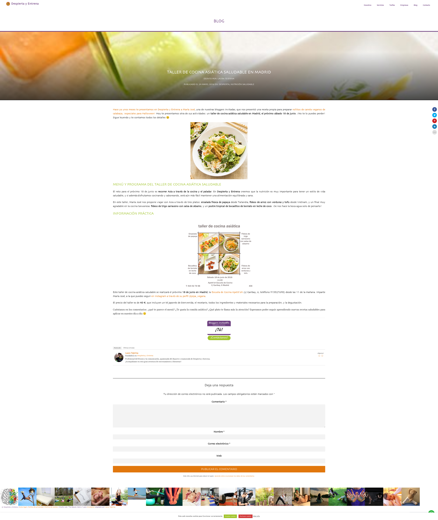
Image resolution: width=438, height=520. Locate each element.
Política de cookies (51, 507)
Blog (415, 5)
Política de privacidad (35, 507)
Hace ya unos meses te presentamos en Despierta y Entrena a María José (154, 109)
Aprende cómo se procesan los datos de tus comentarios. (235, 476)
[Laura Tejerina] (118, 357)
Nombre (219, 432)
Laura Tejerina (226, 79)
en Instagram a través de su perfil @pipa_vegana (178, 296)
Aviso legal (23, 507)
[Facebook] (319, 355)
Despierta (224, 84)
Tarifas (392, 5)
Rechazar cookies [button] (245, 516)
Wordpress (91, 507)
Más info (256, 516)
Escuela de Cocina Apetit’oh (227, 292)
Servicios (380, 5)
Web (219, 456)
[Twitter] (322, 355)
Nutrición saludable (242, 84)
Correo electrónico (219, 444)
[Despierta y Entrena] (22, 4)
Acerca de (117, 348)
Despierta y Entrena (145, 356)
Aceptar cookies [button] (230, 516)
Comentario (219, 402)
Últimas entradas (128, 348)
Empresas (404, 5)
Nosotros (367, 5)
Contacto (426, 5)
